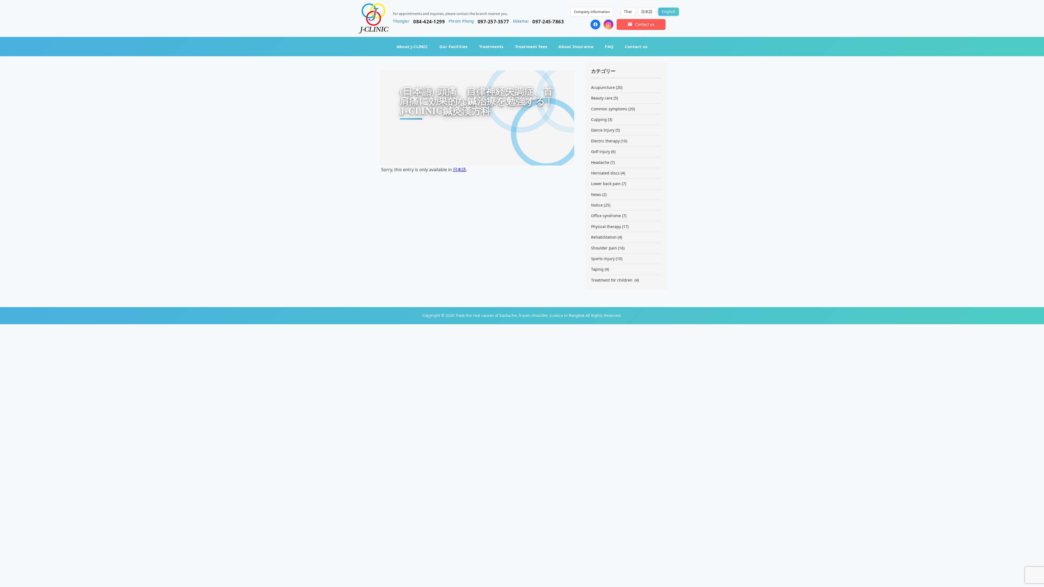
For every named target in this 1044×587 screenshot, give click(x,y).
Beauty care (602, 98)
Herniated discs (605, 173)
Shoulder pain (604, 248)
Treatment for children (612, 280)
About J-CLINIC (412, 46)
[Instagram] (608, 24)
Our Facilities (453, 46)
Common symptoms (609, 108)
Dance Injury (602, 130)
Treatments (491, 46)
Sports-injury (603, 258)
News (596, 194)
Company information (592, 11)
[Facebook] (595, 24)
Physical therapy (606, 226)
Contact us (636, 46)
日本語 (459, 170)
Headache (600, 162)
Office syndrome (606, 215)
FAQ (609, 46)
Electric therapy (605, 140)
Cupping (599, 119)
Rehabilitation (604, 237)
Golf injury (600, 151)
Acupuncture (603, 87)
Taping (597, 269)
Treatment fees (531, 46)
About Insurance (576, 46)
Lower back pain (606, 183)
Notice (597, 205)
